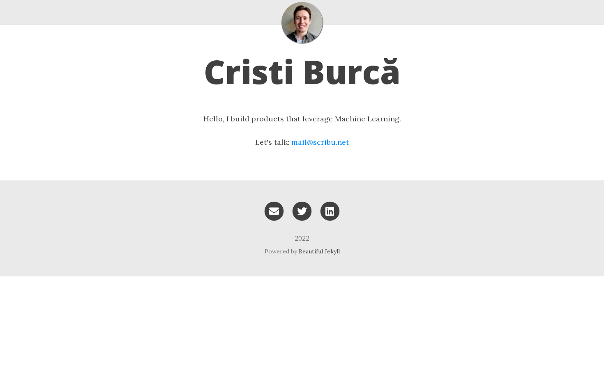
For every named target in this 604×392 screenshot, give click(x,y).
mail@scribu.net (320, 142)
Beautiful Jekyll (319, 251)
